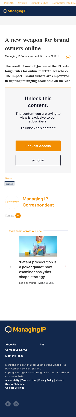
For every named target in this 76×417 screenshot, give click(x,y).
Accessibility (12, 380)
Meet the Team (14, 356)
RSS (42, 344)
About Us (10, 344)
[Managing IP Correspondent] (14, 202)
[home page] (15, 11)
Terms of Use (28, 380)
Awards (22, 2)
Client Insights (39, 2)
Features (9, 183)
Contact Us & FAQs (16, 350)
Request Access (38, 146)
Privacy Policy (45, 380)
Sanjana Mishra (28, 282)
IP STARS (9, 2)
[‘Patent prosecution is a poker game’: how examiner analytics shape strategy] (38, 246)
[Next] (65, 266)
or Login (38, 160)
